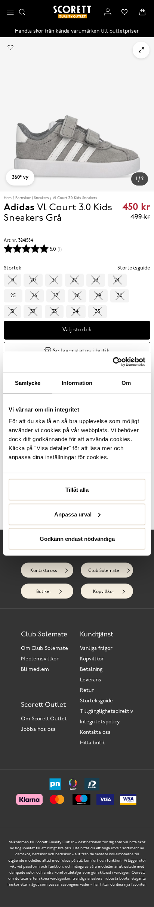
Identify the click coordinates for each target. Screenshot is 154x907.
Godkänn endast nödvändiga (77, 539)
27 (55, 296)
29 (98, 296)
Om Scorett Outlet (44, 719)
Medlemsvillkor (40, 659)
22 (74, 280)
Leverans (90, 680)
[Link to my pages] (107, 12)
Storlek (12, 268)
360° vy (20, 177)
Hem (8, 198)
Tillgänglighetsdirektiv (106, 711)
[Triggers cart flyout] (142, 12)
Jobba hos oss (38, 729)
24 (117, 280)
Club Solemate (103, 571)
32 (33, 311)
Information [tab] (77, 382)
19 (12, 280)
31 (12, 311)
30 (120, 296)
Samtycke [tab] (28, 382)
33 (54, 311)
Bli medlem (35, 669)
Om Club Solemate (44, 648)
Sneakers (41, 198)
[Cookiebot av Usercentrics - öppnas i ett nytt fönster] (112, 362)
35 (97, 311)
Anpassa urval (73, 514)
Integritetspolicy (100, 722)
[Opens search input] (22, 12)
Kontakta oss (43, 571)
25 (13, 296)
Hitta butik (92, 743)
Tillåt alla (77, 489)
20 (33, 280)
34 (76, 311)
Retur (87, 690)
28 (77, 296)
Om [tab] (126, 382)
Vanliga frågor (96, 648)
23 (95, 280)
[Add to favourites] (10, 47)
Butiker (43, 592)
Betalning (91, 669)
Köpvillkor (103, 592)
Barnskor (23, 198)
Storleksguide (96, 701)
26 (34, 296)
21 (54, 280)
